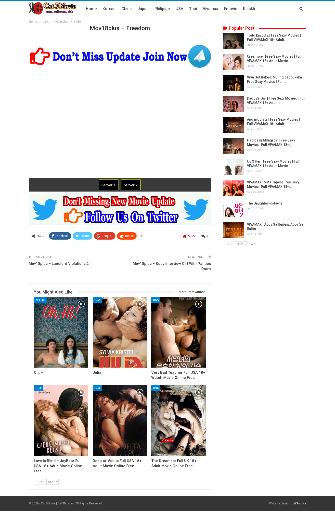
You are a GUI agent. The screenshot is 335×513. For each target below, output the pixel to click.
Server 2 (131, 185)
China (126, 8)
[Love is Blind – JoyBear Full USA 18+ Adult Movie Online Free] (61, 420)
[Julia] (120, 332)
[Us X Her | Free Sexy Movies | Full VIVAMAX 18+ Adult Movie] (233, 167)
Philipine (162, 8)
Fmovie (230, 8)
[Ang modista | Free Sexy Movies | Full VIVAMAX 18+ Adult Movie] (233, 125)
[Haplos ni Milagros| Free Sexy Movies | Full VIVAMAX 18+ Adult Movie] (233, 146)
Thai (193, 8)
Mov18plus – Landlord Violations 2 (59, 263)
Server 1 (109, 185)
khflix (40, 300)
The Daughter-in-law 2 (264, 203)
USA (179, 8)
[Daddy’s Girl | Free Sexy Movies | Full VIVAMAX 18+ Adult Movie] (233, 104)
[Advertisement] (167, 477)
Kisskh (249, 8)
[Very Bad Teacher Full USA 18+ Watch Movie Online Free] (178, 332)
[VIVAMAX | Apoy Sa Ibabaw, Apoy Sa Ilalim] (233, 230)
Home (91, 8)
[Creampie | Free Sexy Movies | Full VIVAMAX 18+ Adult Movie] (233, 62)
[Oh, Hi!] (61, 332)
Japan (143, 8)
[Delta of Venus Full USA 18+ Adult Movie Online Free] (120, 420)
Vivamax (210, 8)
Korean (109, 8)
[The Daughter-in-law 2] (233, 209)
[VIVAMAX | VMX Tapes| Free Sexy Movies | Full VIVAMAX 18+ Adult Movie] (233, 188)
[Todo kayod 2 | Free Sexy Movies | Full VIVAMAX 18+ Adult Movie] (233, 41)
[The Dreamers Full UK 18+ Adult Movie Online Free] (178, 420)
